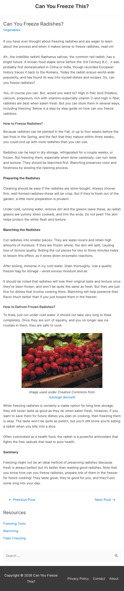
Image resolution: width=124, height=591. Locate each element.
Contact (99, 579)
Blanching (10, 531)
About (114, 579)
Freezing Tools (14, 524)
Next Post (105, 500)
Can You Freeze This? (62, 6)
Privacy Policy (78, 579)
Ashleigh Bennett (62, 397)
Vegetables (11, 30)
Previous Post (22, 500)
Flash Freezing (14, 538)
